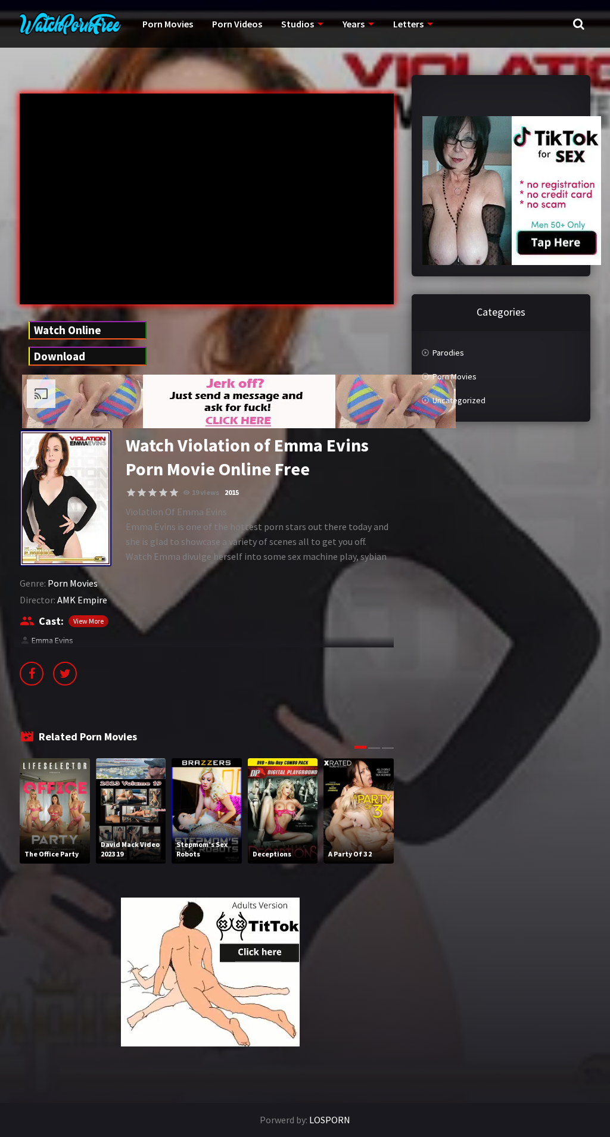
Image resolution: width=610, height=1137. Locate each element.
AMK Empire (82, 600)
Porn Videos (237, 24)
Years (354, 24)
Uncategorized (458, 400)
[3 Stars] (152, 492)
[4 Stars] (163, 492)
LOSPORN (329, 1120)
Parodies (448, 352)
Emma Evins (52, 640)
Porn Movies (167, 24)
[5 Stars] (174, 492)
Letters (408, 24)
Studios (297, 24)
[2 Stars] (141, 492)
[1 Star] (131, 492)
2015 (232, 492)
